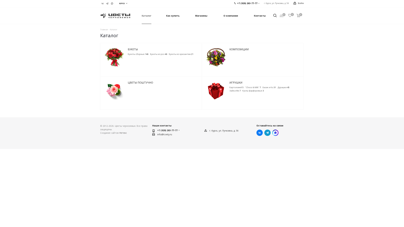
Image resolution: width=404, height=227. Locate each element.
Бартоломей (236, 87)
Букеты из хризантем (181, 54)
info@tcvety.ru (164, 134)
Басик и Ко (269, 87)
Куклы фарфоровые (253, 90)
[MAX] (275, 133)
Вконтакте (102, 3)
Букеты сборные (138, 54)
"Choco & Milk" (253, 87)
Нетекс (123, 132)
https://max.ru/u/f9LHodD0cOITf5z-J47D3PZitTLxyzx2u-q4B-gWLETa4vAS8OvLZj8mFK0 (112, 3)
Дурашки (283, 87)
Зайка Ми (235, 90)
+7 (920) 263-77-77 (167, 130)
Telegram (107, 3)
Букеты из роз (158, 54)
